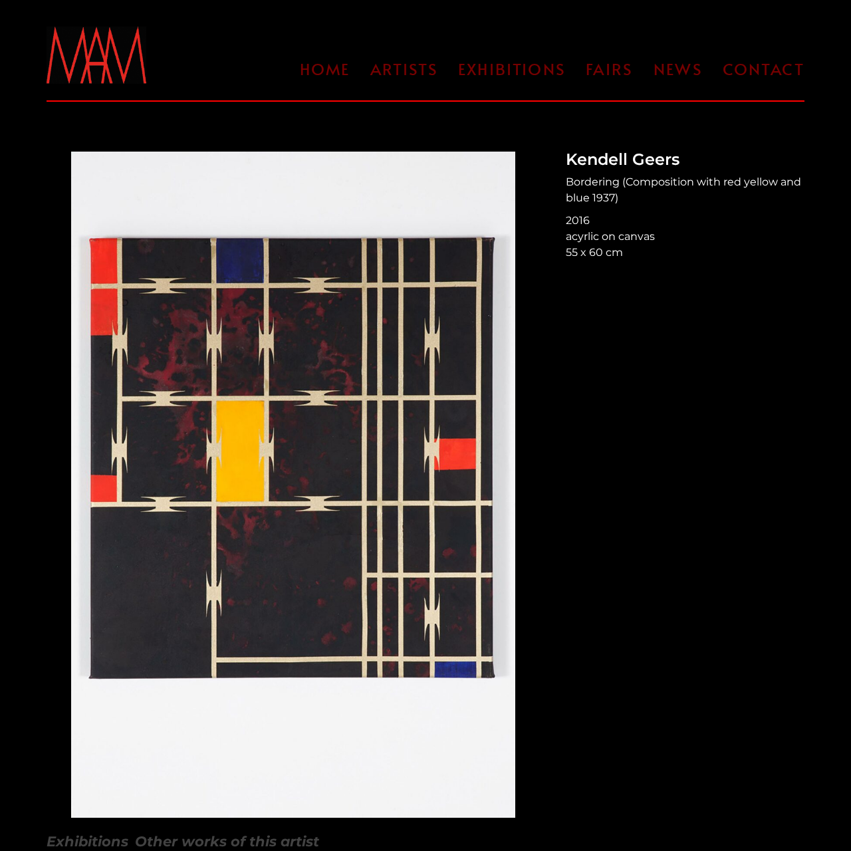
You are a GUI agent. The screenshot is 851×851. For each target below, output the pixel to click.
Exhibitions (512, 69)
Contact (763, 69)
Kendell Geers (622, 159)
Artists (404, 69)
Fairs (610, 69)
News (678, 69)
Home (325, 69)
